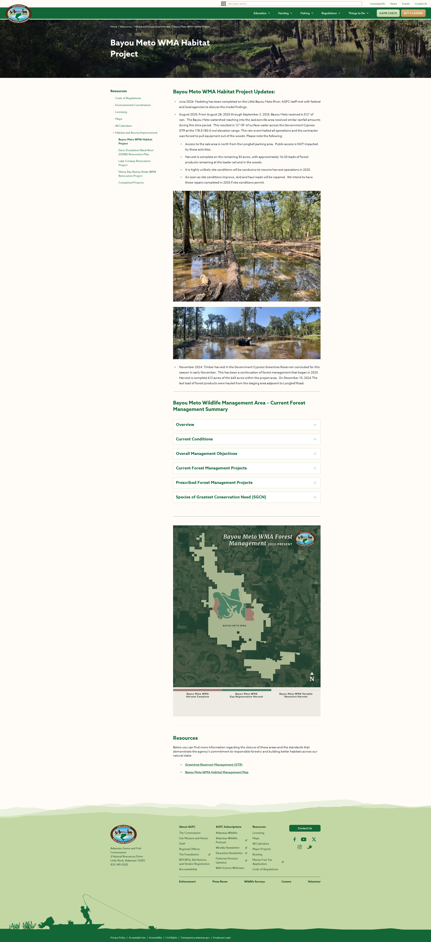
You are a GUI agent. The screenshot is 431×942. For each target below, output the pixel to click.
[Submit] (223, 3)
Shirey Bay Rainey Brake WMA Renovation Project (137, 174)
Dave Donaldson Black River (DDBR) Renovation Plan (136, 152)
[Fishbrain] (309, 846)
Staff (182, 844)
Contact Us (421, 3)
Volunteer (314, 882)
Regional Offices (189, 849)
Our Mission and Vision (193, 838)
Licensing (258, 833)
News (393, 3)
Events (406, 3)
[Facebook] (294, 839)
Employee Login (222, 937)
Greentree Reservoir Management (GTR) (214, 765)
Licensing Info (377, 3)
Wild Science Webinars (230, 868)
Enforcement (187, 882)
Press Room (220, 882)
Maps (256, 838)
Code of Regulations (265, 869)
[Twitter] (314, 839)
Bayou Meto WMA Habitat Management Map (216, 772)
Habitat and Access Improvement (152, 26)
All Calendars (261, 844)
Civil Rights (171, 937)
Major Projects (262, 849)
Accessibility (155, 937)
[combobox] (291, 3)
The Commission (189, 833)
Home (113, 26)
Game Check (388, 13)
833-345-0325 (119, 865)
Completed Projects (131, 183)
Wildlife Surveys (254, 882)
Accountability (188, 869)
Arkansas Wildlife (227, 833)
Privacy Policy (117, 937)
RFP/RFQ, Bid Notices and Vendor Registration (194, 862)
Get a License (413, 13)
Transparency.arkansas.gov (195, 937)
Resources (126, 26)
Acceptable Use (137, 937)
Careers (286, 882)
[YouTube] (303, 839)
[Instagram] (300, 847)
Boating (257, 855)
